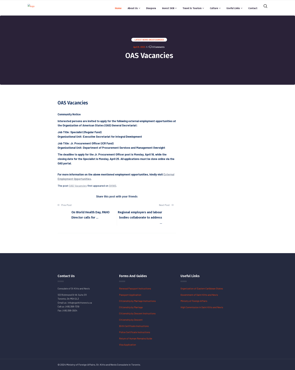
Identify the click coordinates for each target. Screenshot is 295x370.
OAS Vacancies (78, 185)
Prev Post (66, 204)
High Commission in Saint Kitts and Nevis (202, 307)
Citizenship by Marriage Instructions (137, 300)
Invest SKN (168, 8)
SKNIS (112, 185)
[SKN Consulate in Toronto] (31, 7)
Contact (252, 8)
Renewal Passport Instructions (135, 288)
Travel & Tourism (192, 8)
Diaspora (151, 8)
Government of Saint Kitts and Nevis (199, 294)
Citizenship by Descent (131, 319)
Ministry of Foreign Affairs (194, 300)
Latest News (141, 39)
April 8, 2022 (139, 47)
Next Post (164, 204)
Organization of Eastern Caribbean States (202, 288)
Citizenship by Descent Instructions (137, 313)
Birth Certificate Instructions (134, 325)
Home (118, 8)
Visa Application (127, 344)
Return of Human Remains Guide (135, 338)
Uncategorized (156, 39)
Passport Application (130, 294)
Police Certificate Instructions (134, 332)
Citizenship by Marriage (131, 307)
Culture (214, 8)
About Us (133, 8)
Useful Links (233, 8)
